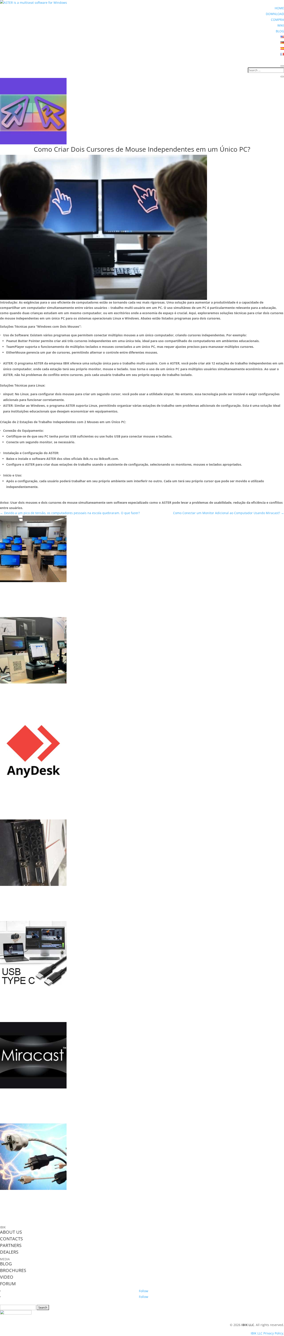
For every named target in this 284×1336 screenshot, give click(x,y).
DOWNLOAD (275, 14)
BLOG (280, 31)
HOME (279, 8)
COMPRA (277, 19)
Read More (16, 611)
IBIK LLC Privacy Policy (267, 1333)
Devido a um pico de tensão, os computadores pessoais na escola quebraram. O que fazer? (108, 1193)
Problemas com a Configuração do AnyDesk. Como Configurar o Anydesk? (87, 788)
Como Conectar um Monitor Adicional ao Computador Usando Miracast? (86, 1092)
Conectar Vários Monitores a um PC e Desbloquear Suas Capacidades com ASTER (96, 889)
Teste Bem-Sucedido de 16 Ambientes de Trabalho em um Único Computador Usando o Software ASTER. (124, 586)
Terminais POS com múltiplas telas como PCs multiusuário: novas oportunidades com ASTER (109, 687)
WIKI (280, 25)
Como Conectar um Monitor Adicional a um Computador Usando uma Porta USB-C (98, 991)
